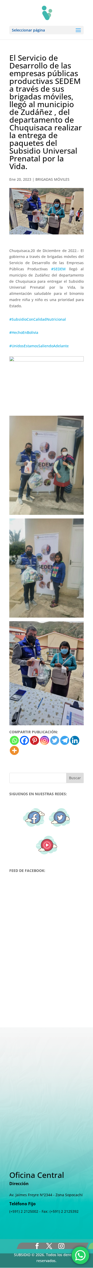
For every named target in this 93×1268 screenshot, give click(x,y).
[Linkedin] (74, 740)
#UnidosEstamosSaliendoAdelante (39, 345)
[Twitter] (54, 740)
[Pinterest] (34, 740)
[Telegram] (64, 740)
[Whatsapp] (14, 740)
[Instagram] (44, 740)
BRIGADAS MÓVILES (52, 179)
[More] (14, 750)
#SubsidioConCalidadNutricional (37, 319)
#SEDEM (58, 268)
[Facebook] (24, 740)
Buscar (75, 777)
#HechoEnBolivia (23, 332)
